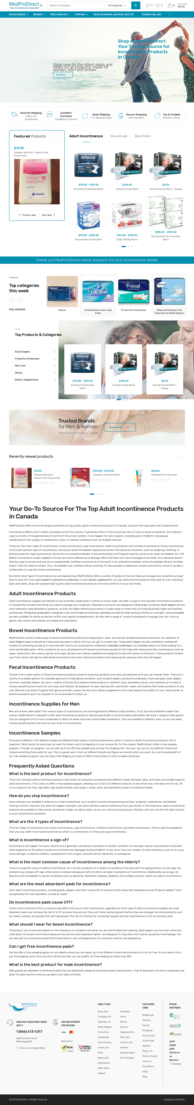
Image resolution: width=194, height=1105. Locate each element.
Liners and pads (175, 612)
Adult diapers (168, 604)
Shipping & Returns (148, 1018)
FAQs (145, 1071)
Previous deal (29, 215)
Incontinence (17, 14)
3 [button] (132, 246)
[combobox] (75, 5)
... (169, 14)
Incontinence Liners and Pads (105, 1047)
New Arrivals (118, 136)
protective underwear (66, 579)
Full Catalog (17, 309)
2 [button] (128, 246)
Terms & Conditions (148, 1064)
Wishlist (146, 1046)
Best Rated (143, 136)
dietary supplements (100, 579)
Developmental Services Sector (114, 14)
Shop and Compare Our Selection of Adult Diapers (105, 1019)
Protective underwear (36, 612)
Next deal (47, 215)
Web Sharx (180, 1099)
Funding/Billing (151, 14)
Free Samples (58, 14)
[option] (37, 175)
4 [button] (130, 399)
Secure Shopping (147, 1028)
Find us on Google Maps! (32, 1048)
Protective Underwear (103, 1035)
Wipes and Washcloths (104, 1060)
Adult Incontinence (86, 136)
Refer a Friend (149, 1056)
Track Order (148, 1040)
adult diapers (42, 579)
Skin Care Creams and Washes (126, 1042)
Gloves (123, 1021)
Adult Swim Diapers (104, 1071)
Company (80, 14)
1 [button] (123, 246)
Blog (144, 1076)
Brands (37, 14)
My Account (148, 1035)
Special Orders (127, 1052)
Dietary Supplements (127, 1029)
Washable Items (125, 1014)
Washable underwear (119, 645)
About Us (147, 1051)
